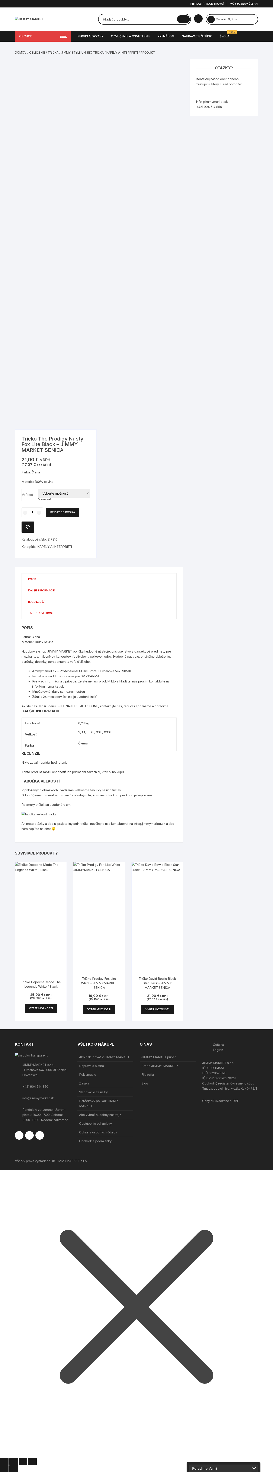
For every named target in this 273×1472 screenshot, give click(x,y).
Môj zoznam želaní (244, 3)
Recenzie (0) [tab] (36, 601)
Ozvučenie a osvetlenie (130, 36)
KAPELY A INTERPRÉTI (122, 52)
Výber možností (41, 1008)
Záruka (84, 1083)
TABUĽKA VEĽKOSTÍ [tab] (41, 613)
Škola (226, 34)
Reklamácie (87, 1075)
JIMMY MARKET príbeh (158, 1057)
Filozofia (147, 1075)
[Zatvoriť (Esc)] (32, 1461)
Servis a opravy (90, 36)
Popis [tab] (32, 579)
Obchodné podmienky (95, 1141)
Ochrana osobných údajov (98, 1132)
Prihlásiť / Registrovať (207, 3)
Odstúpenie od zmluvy (95, 1123)
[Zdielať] (23, 1461)
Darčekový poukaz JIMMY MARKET (98, 1103)
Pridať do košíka (62, 512)
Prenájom (166, 36)
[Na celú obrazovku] (13, 1461)
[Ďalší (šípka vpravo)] (13, 1468)
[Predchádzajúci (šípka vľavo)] (4, 1468)
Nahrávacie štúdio (197, 36)
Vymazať (44, 499)
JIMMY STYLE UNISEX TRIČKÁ (82, 52)
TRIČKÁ (53, 52)
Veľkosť (27, 495)
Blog (144, 1083)
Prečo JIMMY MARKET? (159, 1066)
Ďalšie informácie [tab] (41, 590)
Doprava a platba (91, 1066)
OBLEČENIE (37, 52)
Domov (20, 52)
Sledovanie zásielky (93, 1092)
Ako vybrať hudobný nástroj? (100, 1115)
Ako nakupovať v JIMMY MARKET (104, 1057)
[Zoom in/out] (4, 1461)
